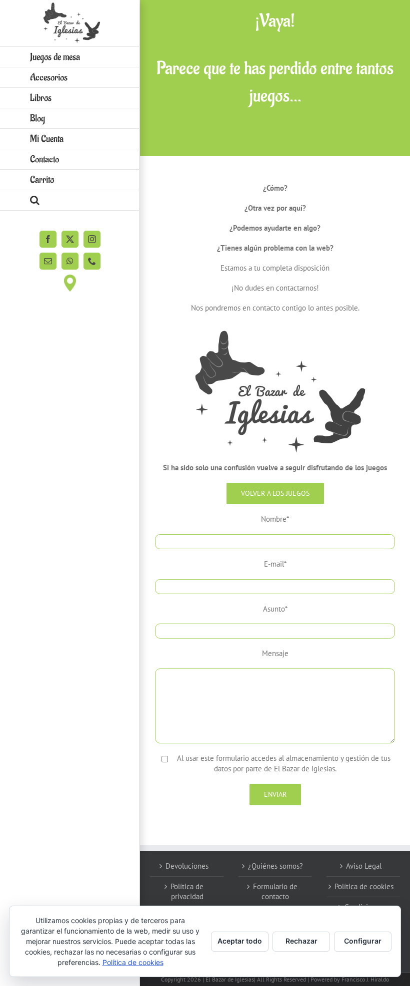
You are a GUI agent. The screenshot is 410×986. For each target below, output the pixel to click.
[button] (70, 200)
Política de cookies (364, 886)
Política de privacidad (187, 891)
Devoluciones (187, 866)
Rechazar (302, 941)
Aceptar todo (240, 941)
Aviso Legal (364, 866)
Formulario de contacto (275, 891)
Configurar (363, 941)
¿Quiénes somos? (275, 866)
